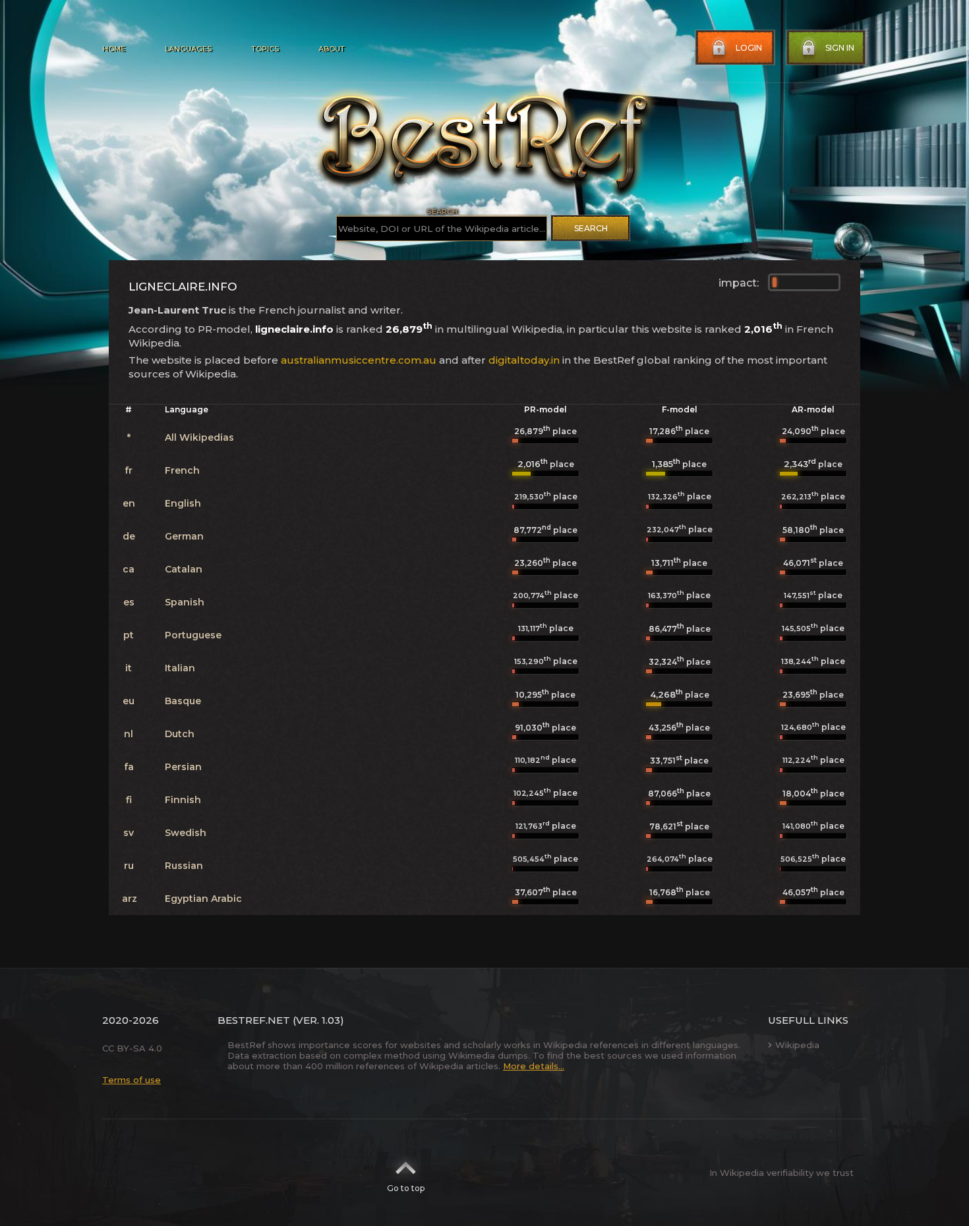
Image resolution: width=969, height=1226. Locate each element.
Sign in (839, 48)
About (331, 48)
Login (749, 48)
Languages (188, 48)
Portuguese (193, 635)
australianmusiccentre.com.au (358, 360)
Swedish (185, 833)
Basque (183, 701)
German (184, 536)
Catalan (183, 569)
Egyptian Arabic (203, 899)
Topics (265, 48)
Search (591, 228)
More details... (533, 1066)
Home (113, 48)
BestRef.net (254, 1020)
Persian (183, 767)
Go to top (406, 1188)
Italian (180, 668)
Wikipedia (797, 1045)
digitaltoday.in (524, 360)
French (182, 470)
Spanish (184, 602)
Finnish (183, 800)
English (183, 503)
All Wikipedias (199, 437)
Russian (184, 866)
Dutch (179, 734)
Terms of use (131, 1079)
